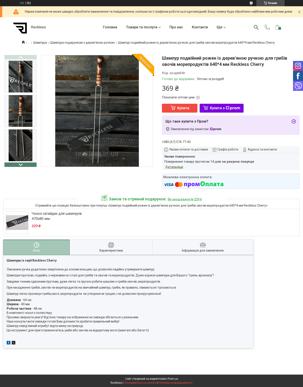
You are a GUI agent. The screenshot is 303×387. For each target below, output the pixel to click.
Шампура (40, 42)
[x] (13, 343)
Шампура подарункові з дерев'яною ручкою (82, 42)
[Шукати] (256, 27)
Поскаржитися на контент (140, 382)
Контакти (200, 27)
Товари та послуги (141, 27)
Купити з (217, 108)
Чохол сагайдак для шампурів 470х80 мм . (57, 216)
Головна (110, 27)
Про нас (176, 27)
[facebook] (8, 343)
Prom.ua (173, 378)
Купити (183, 108)
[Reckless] (20, 27)
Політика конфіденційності (176, 382)
